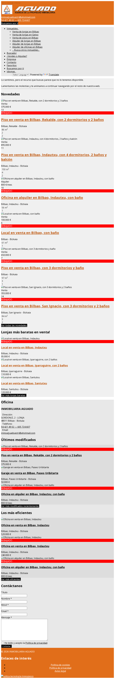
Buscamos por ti (9, 23)
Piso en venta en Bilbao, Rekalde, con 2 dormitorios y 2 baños (52, 119)
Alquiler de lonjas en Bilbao (26, 40)
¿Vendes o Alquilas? (17, 56)
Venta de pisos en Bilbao (25, 37)
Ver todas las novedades (14, 325)
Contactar (6, 646)
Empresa (11, 59)
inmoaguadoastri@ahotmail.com (18, 17)
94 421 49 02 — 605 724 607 (15, 20)
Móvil (5, 604)
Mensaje (6, 617)
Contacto (11, 62)
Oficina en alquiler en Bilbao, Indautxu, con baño (42, 197)
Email (5, 611)
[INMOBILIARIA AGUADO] (29, 14)
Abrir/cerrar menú (10, 2)
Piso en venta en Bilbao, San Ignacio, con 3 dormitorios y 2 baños (55, 306)
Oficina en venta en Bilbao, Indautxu (25, 525)
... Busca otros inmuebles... (26, 50)
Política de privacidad (36, 642)
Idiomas (11, 71)
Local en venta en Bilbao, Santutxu (24, 383)
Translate (54, 74)
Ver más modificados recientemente (20, 506)
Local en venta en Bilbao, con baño (30, 232)
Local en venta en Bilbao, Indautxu (24, 347)
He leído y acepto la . (26, 642)
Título (4, 592)
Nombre (6, 598)
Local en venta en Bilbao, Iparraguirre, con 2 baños (34, 365)
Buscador (12, 53)
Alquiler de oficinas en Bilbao (27, 47)
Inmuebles (13, 28)
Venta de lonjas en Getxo (25, 34)
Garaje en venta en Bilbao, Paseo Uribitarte (29, 473)
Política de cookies (60, 664)
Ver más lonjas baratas (13, 395)
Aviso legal (60, 671)
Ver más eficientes (11, 579)
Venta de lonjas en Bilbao (25, 31)
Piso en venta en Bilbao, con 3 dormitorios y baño (42, 267)
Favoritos (12, 65)
